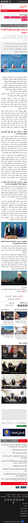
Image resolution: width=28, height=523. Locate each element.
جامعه (18, 495)
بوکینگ (17, 487)
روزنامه (5, 441)
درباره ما (25, 506)
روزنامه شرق (23, 11)
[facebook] (21, 305)
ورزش (18, 496)
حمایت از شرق (24, 508)
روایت (14, 496)
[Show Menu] (2, 5)
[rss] (23, 500)
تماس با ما (25, 503)
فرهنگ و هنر (25, 496)
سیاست (25, 26)
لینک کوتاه (11, 303)
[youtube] (5, 500)
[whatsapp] (19, 305)
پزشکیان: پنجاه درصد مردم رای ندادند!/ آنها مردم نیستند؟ (14, 358)
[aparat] (11, 500)
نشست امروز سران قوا (13, 299)
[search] (2, 1)
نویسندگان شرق (23, 513)
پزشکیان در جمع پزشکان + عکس (20, 453)
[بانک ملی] (14, 436)
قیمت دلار (24, 17)
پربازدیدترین (14, 441)
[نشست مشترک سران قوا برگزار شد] (14, 367)
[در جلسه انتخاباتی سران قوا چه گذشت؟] (14, 396)
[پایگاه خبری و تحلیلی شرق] (23, 6)
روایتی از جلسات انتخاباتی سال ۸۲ (19, 450)
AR (4, 1)
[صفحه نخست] (10, 2)
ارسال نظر (21, 426)
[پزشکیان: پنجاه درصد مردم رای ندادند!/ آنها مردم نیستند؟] (14, 352)
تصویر (9, 496)
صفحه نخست (25, 495)
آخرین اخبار (22, 441)
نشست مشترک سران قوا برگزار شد (17, 372)
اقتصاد (8, 495)
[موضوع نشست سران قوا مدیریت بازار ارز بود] (14, 382)
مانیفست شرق (24, 511)
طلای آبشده (23, 487)
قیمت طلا (7, 17)
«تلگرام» (23, 291)
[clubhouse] (8, 500)
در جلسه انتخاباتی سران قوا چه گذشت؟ (16, 402)
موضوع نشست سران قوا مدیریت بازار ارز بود (15, 387)
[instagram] (20, 500)
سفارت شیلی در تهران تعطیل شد (20, 466)
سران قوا (8, 296)
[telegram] (26, 305)
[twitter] (24, 305)
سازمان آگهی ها (23, 516)
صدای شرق (3, 496)
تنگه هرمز (24, 20)
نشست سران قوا (17, 296)
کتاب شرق (5, 11)
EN (7, 1)
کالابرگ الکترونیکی (15, 17)
